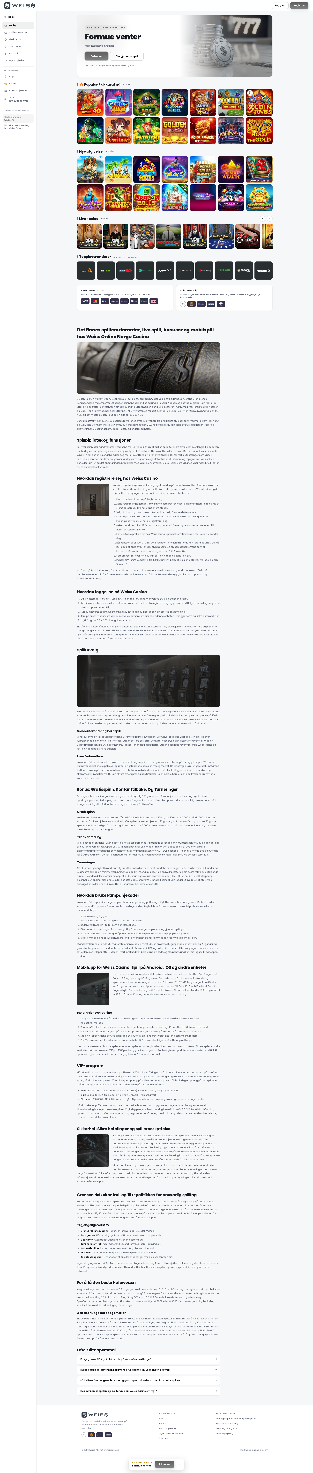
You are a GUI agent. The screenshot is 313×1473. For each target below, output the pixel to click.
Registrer (299, 5)
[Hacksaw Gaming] (224, 270)
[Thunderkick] (263, 270)
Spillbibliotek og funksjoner (12, 118)
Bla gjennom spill (127, 56)
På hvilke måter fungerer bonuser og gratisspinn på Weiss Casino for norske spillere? (131, 1380)
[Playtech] (165, 270)
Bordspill (14, 53)
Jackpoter (15, 46)
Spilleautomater (18, 32)
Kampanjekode (18, 90)
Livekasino (15, 39)
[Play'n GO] (125, 270)
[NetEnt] (106, 270)
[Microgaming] (145, 270)
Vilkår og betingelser (227, 1428)
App (11, 76)
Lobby (12, 25)
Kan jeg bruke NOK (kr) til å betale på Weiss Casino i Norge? (115, 1359)
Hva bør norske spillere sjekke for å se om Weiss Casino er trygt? (118, 1391)
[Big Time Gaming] (204, 270)
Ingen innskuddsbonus (18, 99)
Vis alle (126, 84)
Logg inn (280, 5)
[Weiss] (19, 5)
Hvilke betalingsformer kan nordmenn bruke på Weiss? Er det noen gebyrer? (125, 1369)
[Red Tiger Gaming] (185, 270)
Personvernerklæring (227, 1423)
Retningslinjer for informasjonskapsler (236, 1418)
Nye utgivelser (17, 60)
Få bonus (96, 56)
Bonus (12, 83)
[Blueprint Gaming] (244, 270)
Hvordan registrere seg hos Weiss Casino (16, 127)
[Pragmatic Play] (86, 270)
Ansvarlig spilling (224, 1433)
